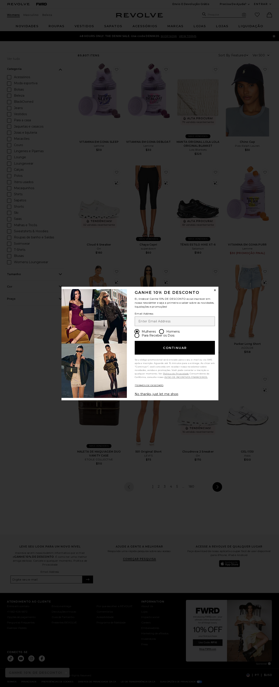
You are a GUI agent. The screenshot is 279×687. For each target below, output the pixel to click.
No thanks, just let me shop (156, 394)
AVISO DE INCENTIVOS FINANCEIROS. (186, 377)
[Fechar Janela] (214, 290)
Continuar (175, 348)
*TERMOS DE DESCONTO (149, 385)
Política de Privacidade (176, 373)
